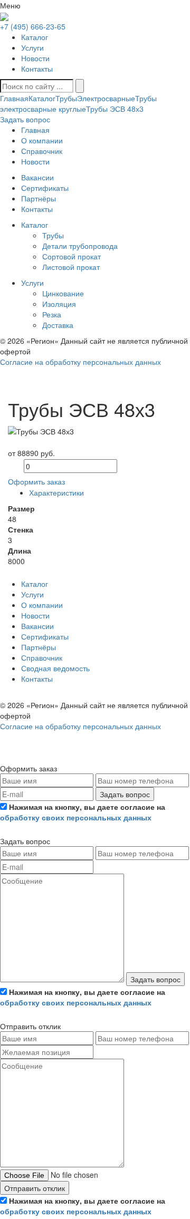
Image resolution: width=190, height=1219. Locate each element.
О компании (42, 604)
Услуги (32, 47)
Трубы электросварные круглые (78, 103)
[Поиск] (79, 86)
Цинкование (63, 293)
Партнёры (38, 647)
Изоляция (59, 303)
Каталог (34, 37)
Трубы (66, 98)
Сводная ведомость (55, 668)
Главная (14, 98)
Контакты (37, 68)
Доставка (57, 325)
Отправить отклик (34, 1188)
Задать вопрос (125, 794)
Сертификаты (45, 636)
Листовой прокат (71, 267)
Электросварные (106, 98)
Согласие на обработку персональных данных (80, 361)
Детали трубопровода (80, 245)
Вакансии (37, 626)
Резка (51, 314)
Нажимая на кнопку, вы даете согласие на (82, 812)
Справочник (41, 657)
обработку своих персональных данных (75, 817)
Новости (35, 58)
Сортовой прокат (71, 256)
